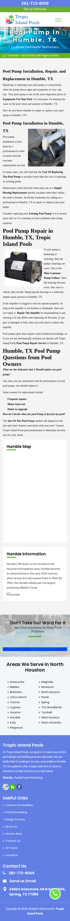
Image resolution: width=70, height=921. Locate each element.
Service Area (13, 834)
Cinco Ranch (18, 697)
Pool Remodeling (16, 812)
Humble (13, 55)
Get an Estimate (35, 9)
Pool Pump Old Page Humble (40, 55)
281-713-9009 (35, 3)
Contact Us (12, 841)
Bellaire (14, 687)
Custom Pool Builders (19, 805)
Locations (11, 855)
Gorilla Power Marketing (28, 777)
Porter (45, 697)
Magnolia (47, 682)
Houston (15, 712)
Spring (45, 702)
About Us (11, 826)
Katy (13, 722)
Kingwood (16, 728)
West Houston (50, 717)
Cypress (15, 707)
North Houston (50, 692)
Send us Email (23, 881)
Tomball (46, 712)
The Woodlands (51, 707)
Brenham (16, 692)
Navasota (47, 687)
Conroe (15, 702)
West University (51, 722)
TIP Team (11, 848)
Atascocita (17, 682)
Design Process (15, 819)
